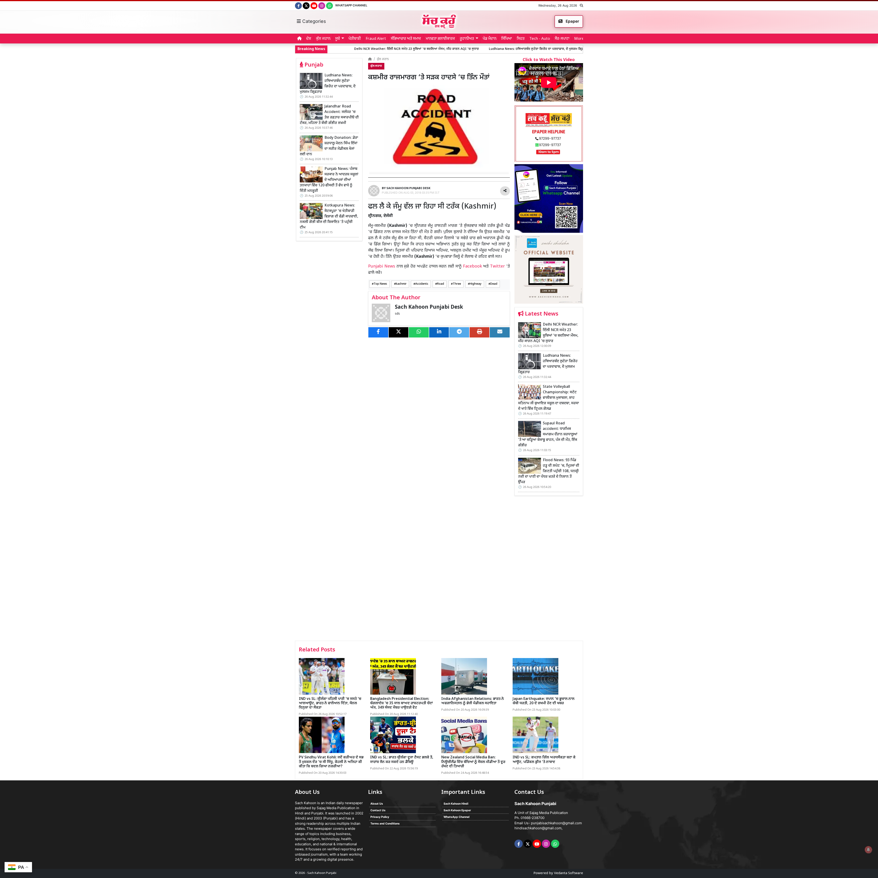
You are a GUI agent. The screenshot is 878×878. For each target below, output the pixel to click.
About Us (376, 803)
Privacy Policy (379, 817)
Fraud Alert (376, 38)
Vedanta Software (568, 873)
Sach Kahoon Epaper (457, 810)
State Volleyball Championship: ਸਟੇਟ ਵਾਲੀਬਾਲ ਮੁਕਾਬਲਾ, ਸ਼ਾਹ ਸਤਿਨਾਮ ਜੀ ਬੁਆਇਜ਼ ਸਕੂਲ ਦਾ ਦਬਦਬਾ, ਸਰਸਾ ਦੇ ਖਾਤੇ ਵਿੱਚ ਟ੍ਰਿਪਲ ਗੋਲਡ (548, 398)
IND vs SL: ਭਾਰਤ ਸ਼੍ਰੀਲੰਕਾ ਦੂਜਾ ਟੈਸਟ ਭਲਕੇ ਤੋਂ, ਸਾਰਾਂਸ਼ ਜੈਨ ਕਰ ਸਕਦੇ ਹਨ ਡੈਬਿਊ (401, 759)
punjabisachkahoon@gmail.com (556, 823)
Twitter (497, 266)
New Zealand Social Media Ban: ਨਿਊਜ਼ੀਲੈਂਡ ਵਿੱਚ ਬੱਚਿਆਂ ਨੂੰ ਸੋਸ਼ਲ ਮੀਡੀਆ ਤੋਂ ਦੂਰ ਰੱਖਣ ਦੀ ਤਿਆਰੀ (473, 762)
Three (457, 284)
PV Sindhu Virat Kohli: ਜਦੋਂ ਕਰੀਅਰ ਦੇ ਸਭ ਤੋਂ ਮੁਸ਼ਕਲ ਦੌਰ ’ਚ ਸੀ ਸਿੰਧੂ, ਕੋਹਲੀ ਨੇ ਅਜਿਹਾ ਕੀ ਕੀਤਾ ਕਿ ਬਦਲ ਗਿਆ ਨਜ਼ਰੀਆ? (331, 762)
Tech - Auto (539, 38)
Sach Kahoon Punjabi (321, 873)
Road (440, 284)
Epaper (572, 21)
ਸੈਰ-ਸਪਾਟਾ (562, 38)
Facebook (472, 266)
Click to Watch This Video (549, 60)
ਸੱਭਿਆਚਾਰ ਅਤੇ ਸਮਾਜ (406, 38)
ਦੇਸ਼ (308, 38)
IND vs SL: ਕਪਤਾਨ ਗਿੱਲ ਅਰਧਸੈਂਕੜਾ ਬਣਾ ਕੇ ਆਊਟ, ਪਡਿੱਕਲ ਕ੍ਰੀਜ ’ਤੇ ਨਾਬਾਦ (544, 759)
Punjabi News (381, 266)
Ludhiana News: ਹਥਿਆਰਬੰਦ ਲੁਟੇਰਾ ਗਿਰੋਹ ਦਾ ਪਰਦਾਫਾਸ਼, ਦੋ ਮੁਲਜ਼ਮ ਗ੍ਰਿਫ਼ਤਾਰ (470, 49)
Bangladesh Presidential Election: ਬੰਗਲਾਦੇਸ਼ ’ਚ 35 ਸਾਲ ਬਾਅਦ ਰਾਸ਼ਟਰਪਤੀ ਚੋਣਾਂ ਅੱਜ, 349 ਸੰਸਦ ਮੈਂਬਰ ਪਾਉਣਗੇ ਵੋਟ (401, 703)
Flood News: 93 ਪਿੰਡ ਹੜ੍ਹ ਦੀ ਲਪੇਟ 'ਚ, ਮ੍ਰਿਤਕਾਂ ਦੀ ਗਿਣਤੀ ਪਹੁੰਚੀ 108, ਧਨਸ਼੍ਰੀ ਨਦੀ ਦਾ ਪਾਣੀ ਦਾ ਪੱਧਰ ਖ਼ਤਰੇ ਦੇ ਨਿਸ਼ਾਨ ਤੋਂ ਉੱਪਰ (548, 471)
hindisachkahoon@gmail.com (538, 828)
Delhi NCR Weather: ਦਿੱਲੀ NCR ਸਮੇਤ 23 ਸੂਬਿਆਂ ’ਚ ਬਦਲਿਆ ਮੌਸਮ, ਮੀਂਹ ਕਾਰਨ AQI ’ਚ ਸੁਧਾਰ (347, 49)
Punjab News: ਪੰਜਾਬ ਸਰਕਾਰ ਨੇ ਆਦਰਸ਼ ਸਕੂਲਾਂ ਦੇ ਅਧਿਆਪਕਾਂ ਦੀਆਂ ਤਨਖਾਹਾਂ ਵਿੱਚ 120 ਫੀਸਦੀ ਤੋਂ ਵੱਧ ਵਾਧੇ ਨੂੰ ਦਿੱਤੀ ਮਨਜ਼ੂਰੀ (329, 180)
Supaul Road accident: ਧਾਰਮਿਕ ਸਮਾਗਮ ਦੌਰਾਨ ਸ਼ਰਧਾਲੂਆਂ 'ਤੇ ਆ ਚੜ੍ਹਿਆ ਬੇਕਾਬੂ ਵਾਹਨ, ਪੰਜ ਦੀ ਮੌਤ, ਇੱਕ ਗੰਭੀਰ (547, 434)
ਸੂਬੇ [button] (337, 38)
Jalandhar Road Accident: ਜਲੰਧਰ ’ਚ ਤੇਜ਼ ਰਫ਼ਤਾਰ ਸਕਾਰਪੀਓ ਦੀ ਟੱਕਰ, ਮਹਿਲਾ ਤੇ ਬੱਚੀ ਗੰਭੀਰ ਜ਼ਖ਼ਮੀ (329, 115)
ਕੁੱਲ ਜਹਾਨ (323, 38)
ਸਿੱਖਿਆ (506, 38)
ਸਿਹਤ (521, 38)
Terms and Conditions (385, 823)
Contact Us (377, 810)
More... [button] (580, 38)
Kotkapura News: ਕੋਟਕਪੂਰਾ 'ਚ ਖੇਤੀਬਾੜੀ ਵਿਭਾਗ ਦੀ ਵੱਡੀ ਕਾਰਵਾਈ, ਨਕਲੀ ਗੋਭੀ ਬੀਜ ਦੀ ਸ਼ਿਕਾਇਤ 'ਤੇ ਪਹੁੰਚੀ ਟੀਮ (329, 216)
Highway (476, 284)
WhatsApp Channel (351, 5)
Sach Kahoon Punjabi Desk (429, 307)
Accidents (421, 284)
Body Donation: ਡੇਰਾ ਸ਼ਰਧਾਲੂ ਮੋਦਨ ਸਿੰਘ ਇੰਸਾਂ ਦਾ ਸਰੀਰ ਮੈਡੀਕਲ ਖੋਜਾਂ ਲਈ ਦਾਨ (329, 146)
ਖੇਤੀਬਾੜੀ (354, 38)
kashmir (401, 284)
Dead (493, 284)
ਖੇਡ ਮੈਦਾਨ (489, 38)
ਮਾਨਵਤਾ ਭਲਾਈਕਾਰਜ (440, 38)
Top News (380, 284)
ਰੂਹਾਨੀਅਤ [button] (467, 38)
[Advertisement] (548, 569)
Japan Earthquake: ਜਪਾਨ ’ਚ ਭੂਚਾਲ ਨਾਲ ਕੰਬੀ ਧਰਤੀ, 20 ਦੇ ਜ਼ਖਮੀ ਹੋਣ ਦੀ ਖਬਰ (543, 701)
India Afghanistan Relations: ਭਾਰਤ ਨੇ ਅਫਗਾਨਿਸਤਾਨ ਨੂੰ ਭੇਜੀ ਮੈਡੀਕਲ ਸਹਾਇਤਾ (472, 701)
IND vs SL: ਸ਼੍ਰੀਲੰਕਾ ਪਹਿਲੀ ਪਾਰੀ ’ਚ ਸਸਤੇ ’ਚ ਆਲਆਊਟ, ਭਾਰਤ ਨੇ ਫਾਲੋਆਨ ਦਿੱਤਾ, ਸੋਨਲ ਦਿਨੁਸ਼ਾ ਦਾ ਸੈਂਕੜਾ (330, 703)
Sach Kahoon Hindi (456, 803)
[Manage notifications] (868, 849)
